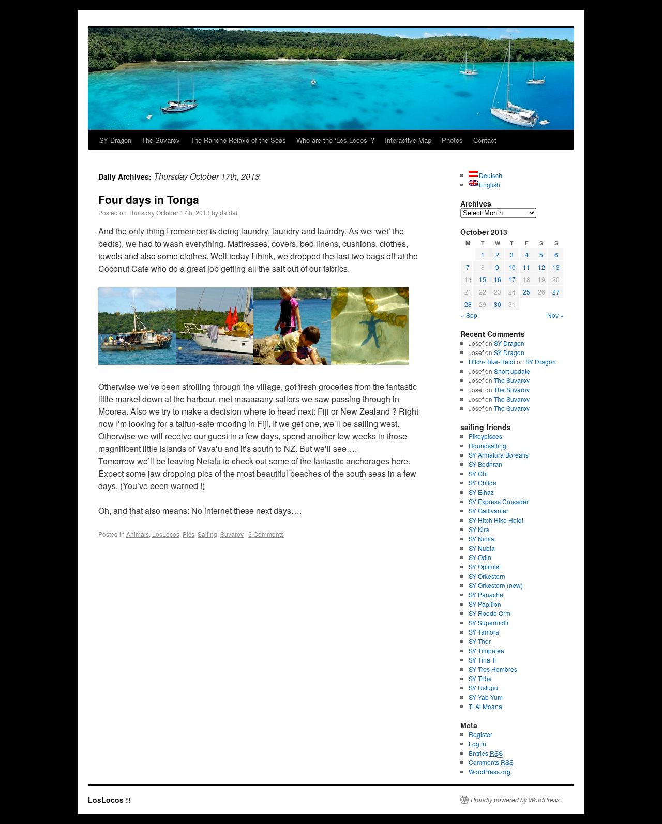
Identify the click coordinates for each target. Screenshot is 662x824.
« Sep (469, 315)
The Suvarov (161, 140)
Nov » (555, 315)
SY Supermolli (488, 622)
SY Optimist (485, 566)
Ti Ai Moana (485, 706)
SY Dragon (115, 140)
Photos (452, 140)
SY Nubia (482, 547)
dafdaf (228, 212)
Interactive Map (408, 140)
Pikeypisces (485, 436)
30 (497, 304)
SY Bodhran (485, 464)
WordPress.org (489, 771)
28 (468, 304)
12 (541, 266)
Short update (512, 370)
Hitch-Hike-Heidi (492, 361)
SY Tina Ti (483, 659)
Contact (484, 140)
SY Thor (480, 641)
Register (480, 734)
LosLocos (165, 533)
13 (556, 266)
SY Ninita (481, 538)
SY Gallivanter (488, 510)
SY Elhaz (481, 492)
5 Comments (266, 533)
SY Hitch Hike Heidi (496, 520)
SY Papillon (485, 603)
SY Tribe (480, 678)
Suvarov (232, 533)
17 (512, 279)
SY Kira (479, 529)
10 (512, 266)
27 (556, 291)
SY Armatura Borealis (499, 454)
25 (526, 291)
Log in (477, 743)
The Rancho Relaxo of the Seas (238, 140)
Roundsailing (487, 445)
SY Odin (480, 557)
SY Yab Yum (486, 697)
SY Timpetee (486, 650)
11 (526, 266)
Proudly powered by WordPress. (516, 800)
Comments (491, 762)
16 (497, 279)
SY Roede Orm (489, 613)
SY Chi (478, 473)
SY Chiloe (482, 482)
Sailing (207, 533)
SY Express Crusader (499, 501)
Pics (188, 533)
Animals (137, 533)
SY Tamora (484, 631)
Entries (486, 752)
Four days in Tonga (148, 199)
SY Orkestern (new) (496, 585)
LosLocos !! (109, 799)
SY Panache (486, 594)
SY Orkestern (487, 575)
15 (482, 279)
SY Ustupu (483, 687)
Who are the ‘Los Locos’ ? (335, 140)
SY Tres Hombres (493, 669)
